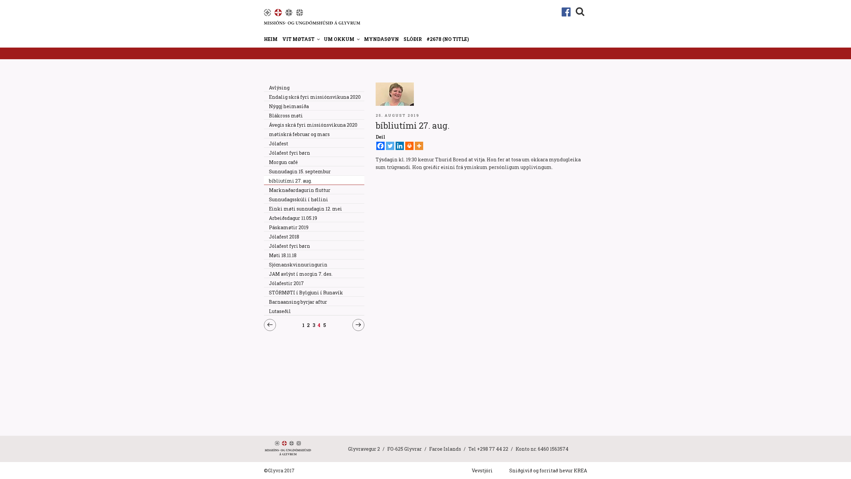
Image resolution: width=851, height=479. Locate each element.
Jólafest (278, 143)
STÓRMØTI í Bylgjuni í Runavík (306, 292)
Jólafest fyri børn (289, 153)
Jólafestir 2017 (286, 283)
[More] (419, 146)
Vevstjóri (482, 470)
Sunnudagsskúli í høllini (298, 199)
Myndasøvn (381, 39)
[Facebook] (380, 146)
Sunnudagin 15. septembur (300, 171)
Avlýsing (279, 87)
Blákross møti (286, 115)
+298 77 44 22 (492, 449)
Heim (271, 39)
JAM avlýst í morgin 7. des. (300, 274)
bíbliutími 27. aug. (290, 181)
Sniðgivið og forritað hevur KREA (548, 470)
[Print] (409, 146)
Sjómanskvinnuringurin (298, 264)
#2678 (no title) (447, 39)
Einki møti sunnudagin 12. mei (305, 209)
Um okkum (339, 39)
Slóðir (413, 39)
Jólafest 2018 (284, 237)
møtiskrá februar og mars (299, 134)
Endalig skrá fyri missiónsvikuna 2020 (315, 97)
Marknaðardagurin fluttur (299, 190)
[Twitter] (390, 146)
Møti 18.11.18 (283, 255)
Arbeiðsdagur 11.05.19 (293, 218)
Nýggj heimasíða (289, 106)
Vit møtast (298, 39)
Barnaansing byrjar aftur (298, 302)
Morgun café (283, 162)
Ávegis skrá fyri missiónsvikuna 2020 (313, 125)
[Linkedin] (400, 146)
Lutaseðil (280, 311)
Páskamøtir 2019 (288, 227)
